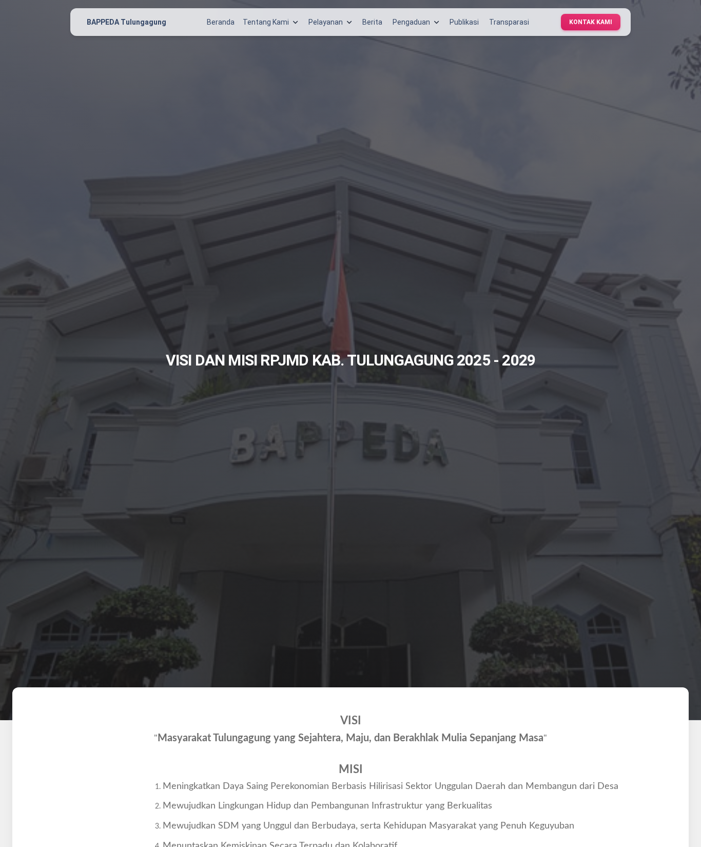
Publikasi (464, 22)
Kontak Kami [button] (590, 22)
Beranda (221, 22)
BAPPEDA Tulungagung (126, 22)
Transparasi (509, 22)
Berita (372, 22)
